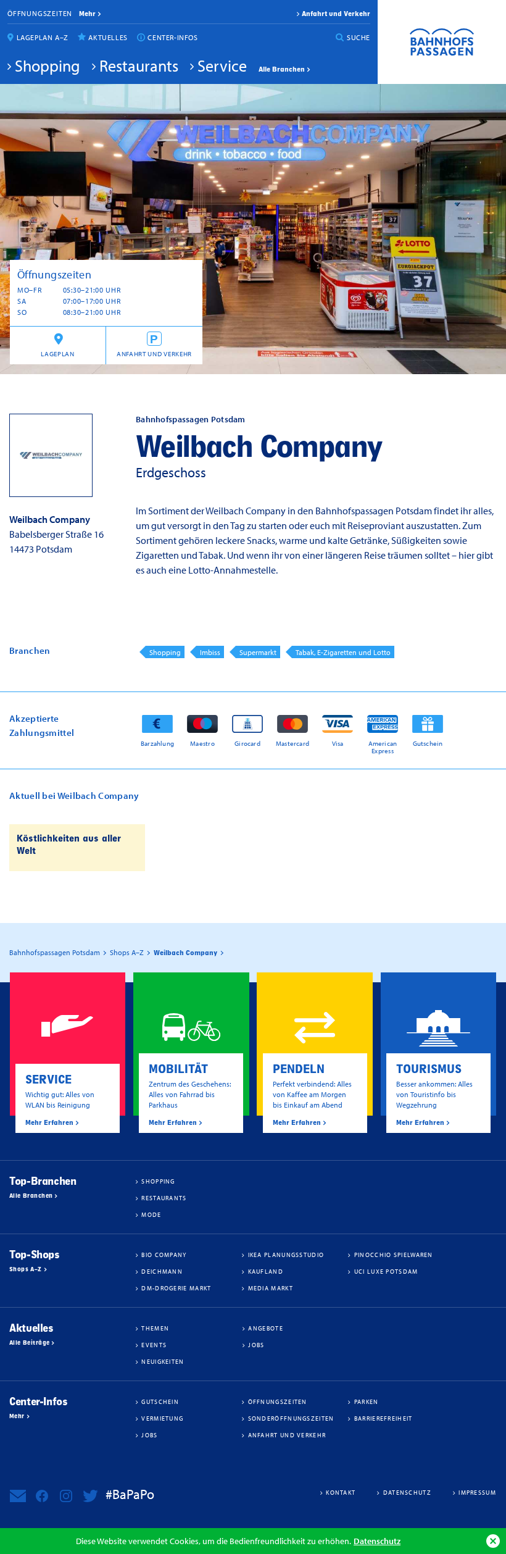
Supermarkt (257, 652)
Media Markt (270, 1288)
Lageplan (57, 353)
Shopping (47, 65)
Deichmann (162, 1271)
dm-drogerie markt (176, 1288)
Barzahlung (157, 743)
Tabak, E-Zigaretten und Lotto (343, 652)
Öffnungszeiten (39, 13)
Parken (366, 1401)
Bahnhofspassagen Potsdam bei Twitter (90, 1496)
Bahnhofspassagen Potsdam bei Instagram (66, 1496)
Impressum (477, 1492)
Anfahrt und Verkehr (336, 13)
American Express (382, 746)
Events (154, 1344)
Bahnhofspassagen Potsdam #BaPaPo (442, 42)
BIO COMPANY (163, 1254)
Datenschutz (377, 1541)
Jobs (256, 1344)
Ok (493, 1541)
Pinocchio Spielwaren (393, 1254)
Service (222, 65)
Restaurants (138, 65)
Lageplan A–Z (42, 37)
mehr (87, 13)
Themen (155, 1328)
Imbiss (210, 652)
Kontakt (340, 1492)
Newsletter (18, 1496)
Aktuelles (107, 37)
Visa (338, 743)
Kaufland (265, 1271)
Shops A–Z (25, 1269)
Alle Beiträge (29, 1343)
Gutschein (428, 743)
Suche (358, 37)
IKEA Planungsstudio (286, 1254)
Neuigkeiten (162, 1361)
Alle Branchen (282, 69)
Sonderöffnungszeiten (291, 1418)
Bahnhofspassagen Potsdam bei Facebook (42, 1496)
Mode (151, 1214)
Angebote (265, 1328)
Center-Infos (172, 37)
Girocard (247, 743)
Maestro (202, 743)
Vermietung (162, 1418)
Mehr (17, 1416)
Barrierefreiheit (383, 1418)
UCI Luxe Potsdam (386, 1271)
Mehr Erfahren (49, 1122)
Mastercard (292, 743)
